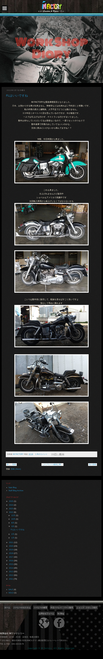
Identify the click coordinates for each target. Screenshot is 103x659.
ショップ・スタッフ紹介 (87, 607)
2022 (11, 512)
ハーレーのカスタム (22, 607)
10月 (13, 519)
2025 (11, 501)
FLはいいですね (17, 95)
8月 (13, 523)
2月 (13, 534)
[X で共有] (58, 454)
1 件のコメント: (41, 454)
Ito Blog (61, 613)
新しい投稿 (11, 464)
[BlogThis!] (55, 454)
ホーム (7, 607)
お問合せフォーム (46, 613)
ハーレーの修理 (40, 607)
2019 (11, 550)
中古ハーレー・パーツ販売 (62, 607)
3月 (13, 526)
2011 (11, 579)
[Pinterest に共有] (63, 454)
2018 (11, 553)
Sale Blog (12, 487)
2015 (11, 564)
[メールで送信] (53, 454)
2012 (11, 575)
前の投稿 (92, 464)
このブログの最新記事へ (52, 464)
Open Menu (4, 8)
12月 (13, 515)
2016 (11, 561)
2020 (11, 546)
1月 (13, 538)
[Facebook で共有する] (60, 454)
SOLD (11, 593)
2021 (11, 542)
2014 (11, 568)
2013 (11, 571)
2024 (11, 505)
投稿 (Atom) (16, 469)
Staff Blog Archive (15, 490)
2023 (11, 508)
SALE (10, 589)
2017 (11, 557)
